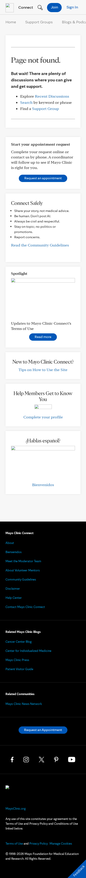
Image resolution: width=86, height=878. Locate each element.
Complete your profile (43, 417)
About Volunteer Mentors (23, 570)
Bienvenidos (43, 484)
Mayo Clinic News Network (24, 704)
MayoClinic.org (16, 808)
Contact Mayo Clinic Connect (25, 607)
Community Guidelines (21, 579)
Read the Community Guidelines (40, 245)
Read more (43, 337)
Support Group (45, 108)
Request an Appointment (43, 730)
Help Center (14, 598)
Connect (25, 7)
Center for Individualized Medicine (28, 651)
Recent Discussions (52, 96)
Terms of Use (14, 843)
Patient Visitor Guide (19, 669)
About (10, 543)
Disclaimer (13, 588)
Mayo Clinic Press (17, 660)
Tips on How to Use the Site (43, 369)
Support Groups (39, 21)
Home (11, 21)
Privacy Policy (38, 843)
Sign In (72, 7)
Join (54, 7)
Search (26, 102)
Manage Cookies (61, 843)
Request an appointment (43, 178)
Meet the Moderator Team (23, 561)
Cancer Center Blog (19, 641)
